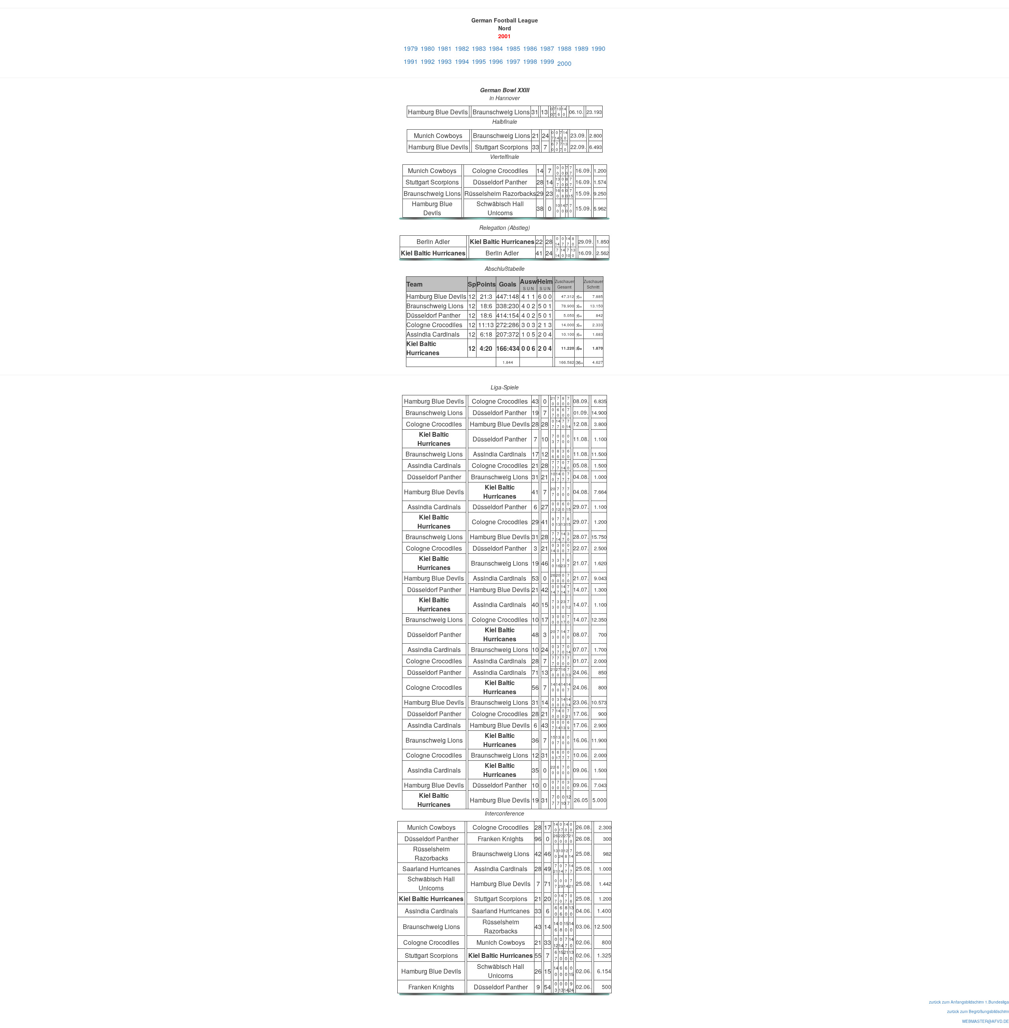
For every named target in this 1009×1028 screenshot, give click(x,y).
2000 (564, 63)
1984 (496, 48)
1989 (581, 48)
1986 (530, 48)
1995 (479, 61)
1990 (598, 48)
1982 (462, 48)
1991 (411, 61)
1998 (530, 61)
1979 (411, 48)
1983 (479, 48)
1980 (428, 48)
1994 (462, 61)
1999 (547, 61)
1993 (444, 61)
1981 (444, 48)
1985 (513, 48)
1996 (496, 61)
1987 (547, 48)
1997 (513, 61)
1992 (428, 61)
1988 (564, 48)
